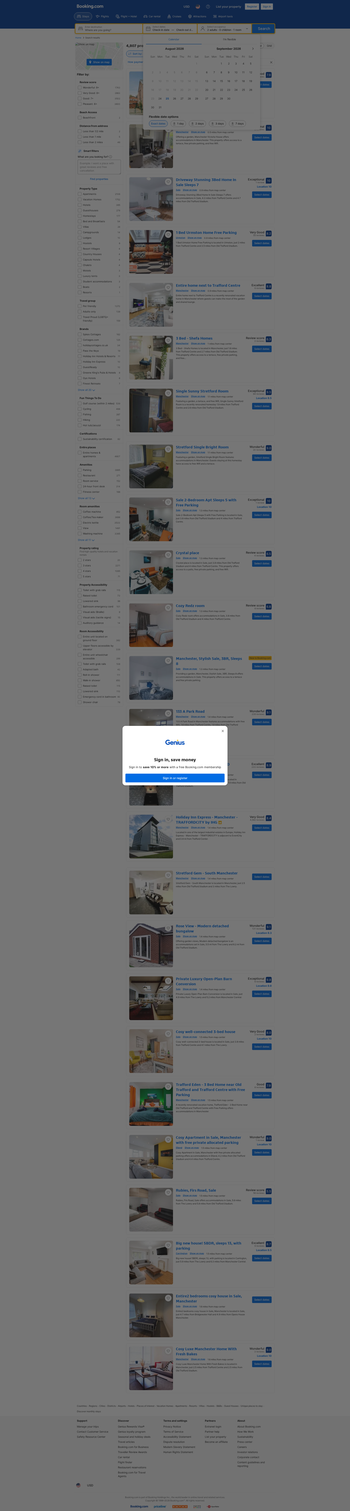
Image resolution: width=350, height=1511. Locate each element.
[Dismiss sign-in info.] (222, 731)
